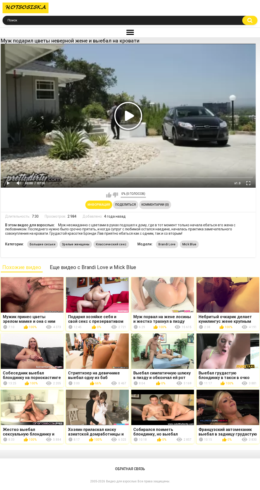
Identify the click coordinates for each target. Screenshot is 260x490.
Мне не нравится (115, 195)
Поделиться (125, 204)
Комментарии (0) (155, 204)
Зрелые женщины (75, 244)
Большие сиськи (42, 244)
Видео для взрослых (121, 481)
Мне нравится (108, 195)
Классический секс (111, 244)
